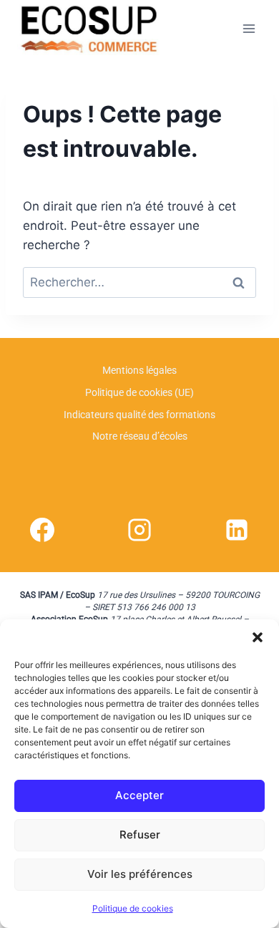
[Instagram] (139, 530)
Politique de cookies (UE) (139, 392)
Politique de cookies (132, 908)
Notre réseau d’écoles (139, 436)
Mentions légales (139, 370)
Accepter (139, 795)
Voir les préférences (139, 874)
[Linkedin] (236, 530)
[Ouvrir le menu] (248, 28)
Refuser (139, 834)
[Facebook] (42, 530)
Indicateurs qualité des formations (139, 414)
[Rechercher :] (139, 282)
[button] (257, 637)
